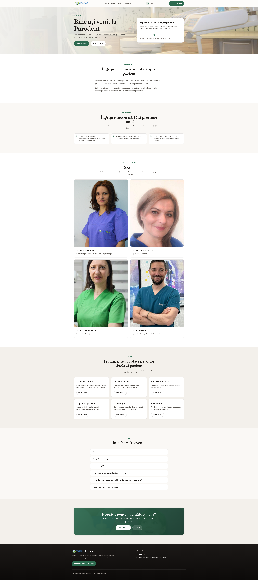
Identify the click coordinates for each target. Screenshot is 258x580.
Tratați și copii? (98, 466)
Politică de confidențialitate (81, 573)
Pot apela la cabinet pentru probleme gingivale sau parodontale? (117, 480)
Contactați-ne (176, 3)
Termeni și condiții (99, 573)
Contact (128, 3)
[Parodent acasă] (81, 3)
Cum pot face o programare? (103, 459)
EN (152, 3)
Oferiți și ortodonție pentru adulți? (105, 487)
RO (148, 3)
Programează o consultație (84, 564)
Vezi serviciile (98, 44)
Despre (113, 3)
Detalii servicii (83, 393)
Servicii (120, 3)
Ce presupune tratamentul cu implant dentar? (109, 473)
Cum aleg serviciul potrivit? (102, 452)
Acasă (106, 3)
